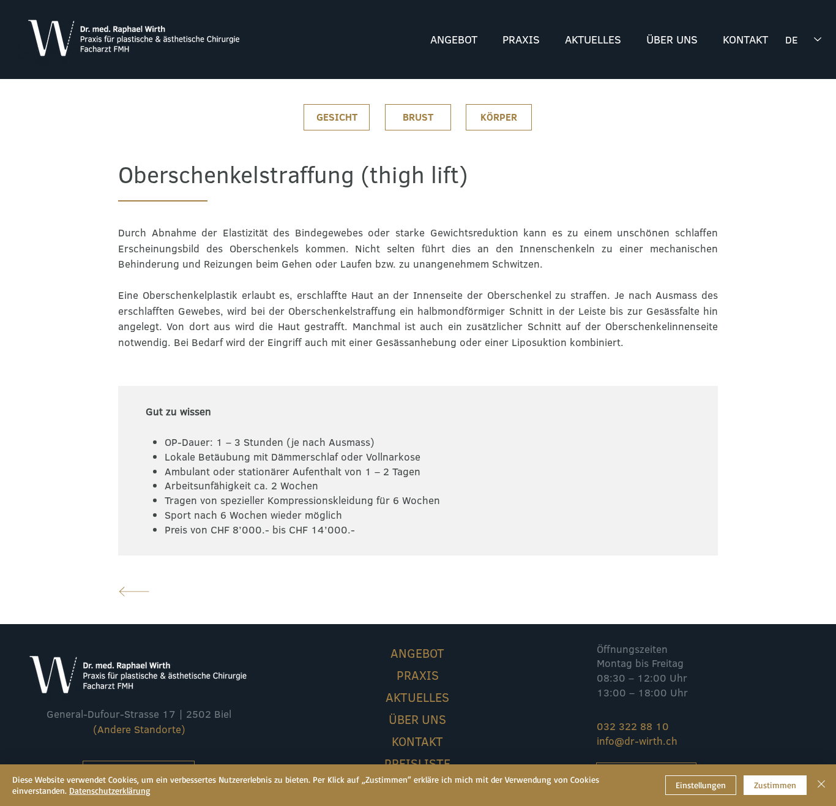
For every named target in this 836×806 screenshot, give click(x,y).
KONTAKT (417, 741)
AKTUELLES (417, 697)
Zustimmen (775, 785)
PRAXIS (418, 675)
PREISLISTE (417, 763)
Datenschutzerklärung (110, 790)
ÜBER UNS (417, 719)
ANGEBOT (417, 652)
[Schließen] (821, 785)
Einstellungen (701, 785)
